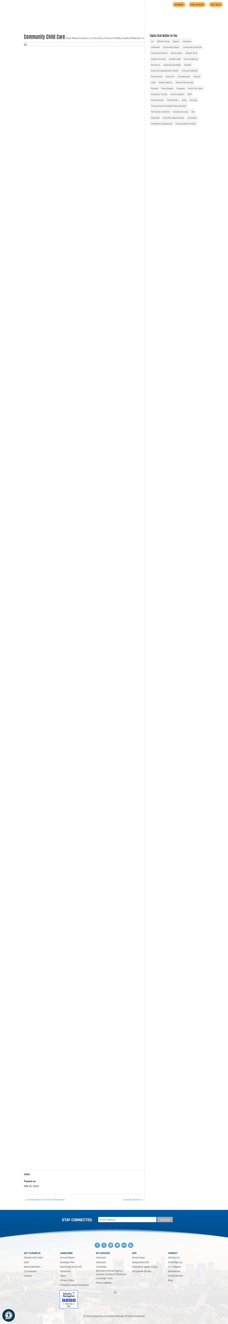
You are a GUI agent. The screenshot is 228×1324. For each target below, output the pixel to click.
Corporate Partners (159, 53)
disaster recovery (158, 59)
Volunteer (197, 4)
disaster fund (191, 53)
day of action (176, 53)
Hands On (170, 76)
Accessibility (209, 16)
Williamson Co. (137, 38)
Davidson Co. (85, 38)
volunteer (155, 117)
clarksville (155, 47)
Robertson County (159, 94)
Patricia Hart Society (184, 82)
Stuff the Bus (173, 100)
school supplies (177, 94)
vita (192, 111)
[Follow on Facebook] (97, 1245)
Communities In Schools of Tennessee (44, 1199)
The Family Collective (160, 111)
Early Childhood (191, 59)
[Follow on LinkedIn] (130, 1245)
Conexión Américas (134, 1199)
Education (98, 38)
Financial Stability (113, 38)
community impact (171, 47)
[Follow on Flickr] (124, 1245)
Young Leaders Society (186, 123)
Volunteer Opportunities (173, 117)
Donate (179, 4)
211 (152, 41)
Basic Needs (72, 38)
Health (125, 38)
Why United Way (98, 16)
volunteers (191, 117)
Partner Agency (165, 82)
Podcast (154, 88)
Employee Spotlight (172, 64)
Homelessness (184, 76)
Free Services (156, 76)
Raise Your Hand (195, 88)
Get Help (216, 4)
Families (187, 64)
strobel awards (157, 100)
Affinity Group (163, 41)
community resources (192, 47)
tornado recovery (180, 111)
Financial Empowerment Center (164, 70)
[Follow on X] (104, 1245)
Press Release (167, 88)
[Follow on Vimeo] (117, 1245)
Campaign (186, 41)
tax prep (193, 100)
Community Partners (164, 16)
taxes (184, 100)
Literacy (196, 76)
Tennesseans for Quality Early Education (168, 105)
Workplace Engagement (161, 123)
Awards (176, 41)
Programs (180, 88)
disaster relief (175, 59)
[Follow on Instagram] (110, 1245)
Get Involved (137, 16)
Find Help (189, 16)
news (153, 82)
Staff (189, 94)
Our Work (117, 16)
